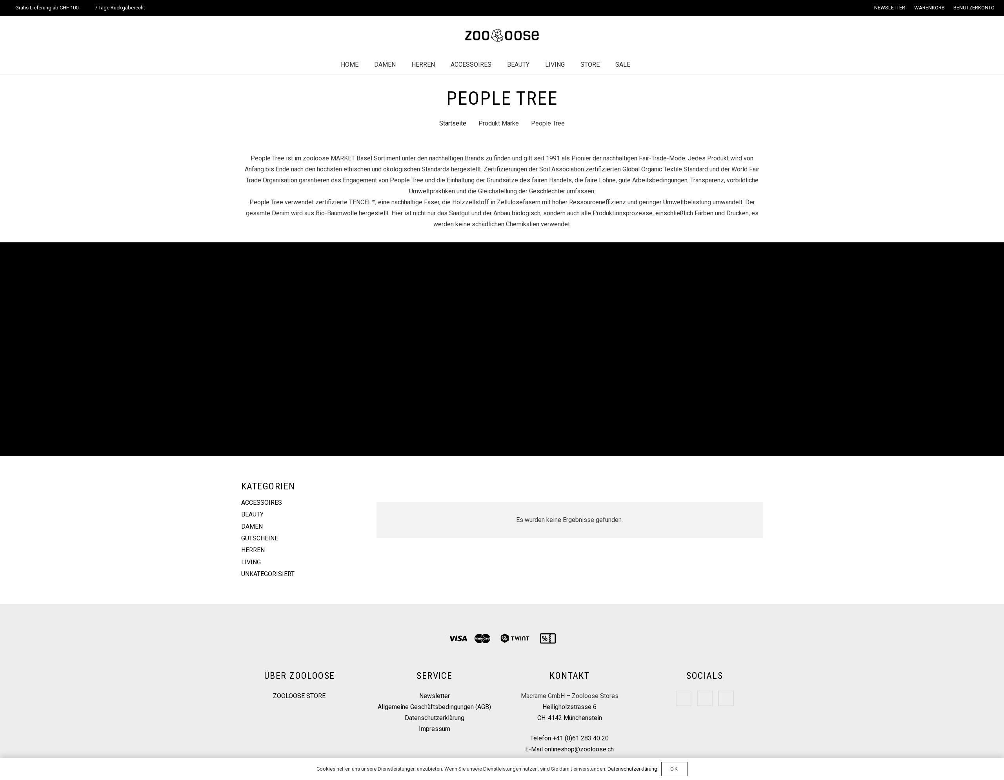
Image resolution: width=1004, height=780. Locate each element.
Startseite (452, 123)
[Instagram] (705, 698)
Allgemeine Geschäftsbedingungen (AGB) (434, 707)
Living (251, 562)
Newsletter (434, 696)
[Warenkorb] (662, 65)
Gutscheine (259, 538)
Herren (253, 550)
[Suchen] (646, 65)
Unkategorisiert (268, 574)
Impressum (434, 729)
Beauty (252, 514)
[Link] (502, 35)
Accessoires (261, 502)
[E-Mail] (726, 698)
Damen (252, 526)
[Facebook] (683, 698)
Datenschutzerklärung (434, 718)
